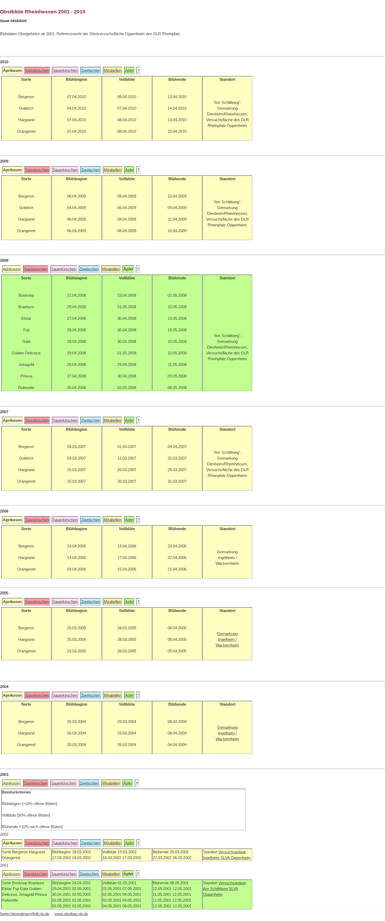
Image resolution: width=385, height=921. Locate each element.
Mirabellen (112, 70)
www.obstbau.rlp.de (71, 914)
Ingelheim (212, 858)
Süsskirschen (37, 70)
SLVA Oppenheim (236, 858)
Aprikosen (11, 269)
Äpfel (129, 70)
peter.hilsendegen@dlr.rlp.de (25, 914)
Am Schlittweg (215, 889)
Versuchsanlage (232, 852)
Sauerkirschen (65, 70)
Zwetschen (90, 70)
